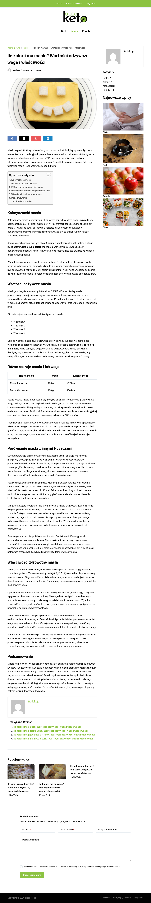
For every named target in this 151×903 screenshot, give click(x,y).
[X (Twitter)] (24, 138)
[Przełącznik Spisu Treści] (47, 175)
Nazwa (26, 829)
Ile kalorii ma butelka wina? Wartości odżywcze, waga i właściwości (50, 730)
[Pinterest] (36, 138)
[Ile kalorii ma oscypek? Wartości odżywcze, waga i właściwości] (52, 772)
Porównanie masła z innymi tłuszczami (30, 190)
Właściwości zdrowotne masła (26, 194)
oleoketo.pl (30, 898)
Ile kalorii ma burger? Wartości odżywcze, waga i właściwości (82, 770)
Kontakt (59, 4)
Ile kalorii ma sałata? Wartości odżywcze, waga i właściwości (47, 726)
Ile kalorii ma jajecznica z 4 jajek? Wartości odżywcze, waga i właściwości (54, 734)
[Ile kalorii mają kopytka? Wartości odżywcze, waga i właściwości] (21, 772)
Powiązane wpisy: (24, 201)
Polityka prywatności (74, 4)
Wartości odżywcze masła (24, 183)
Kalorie (75, 31)
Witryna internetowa (107, 829)
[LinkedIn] (47, 138)
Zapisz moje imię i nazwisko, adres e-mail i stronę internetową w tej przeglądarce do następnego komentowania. (72, 867)
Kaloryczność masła (21, 180)
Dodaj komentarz (31, 839)
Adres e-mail (67, 829)
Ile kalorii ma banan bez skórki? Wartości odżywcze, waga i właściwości (53, 738)
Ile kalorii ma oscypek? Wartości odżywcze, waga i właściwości (51, 788)
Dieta (64, 31)
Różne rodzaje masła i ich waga (27, 187)
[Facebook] (12, 138)
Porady (86, 31)
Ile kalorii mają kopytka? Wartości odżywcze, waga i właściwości (21, 788)
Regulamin (91, 4)
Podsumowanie (19, 198)
